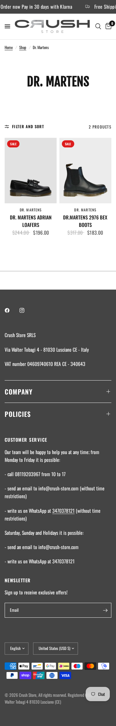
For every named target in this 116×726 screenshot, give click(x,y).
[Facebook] (11, 310)
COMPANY (18, 391)
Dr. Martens (31, 209)
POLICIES (18, 414)
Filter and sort (28, 126)
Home (9, 47)
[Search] (98, 26)
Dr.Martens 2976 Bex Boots (85, 221)
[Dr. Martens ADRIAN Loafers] (31, 170)
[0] (107, 26)
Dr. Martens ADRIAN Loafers (31, 221)
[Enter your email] (105, 610)
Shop (22, 47)
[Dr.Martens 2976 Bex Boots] (85, 170)
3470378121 (63, 510)
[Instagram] (26, 310)
